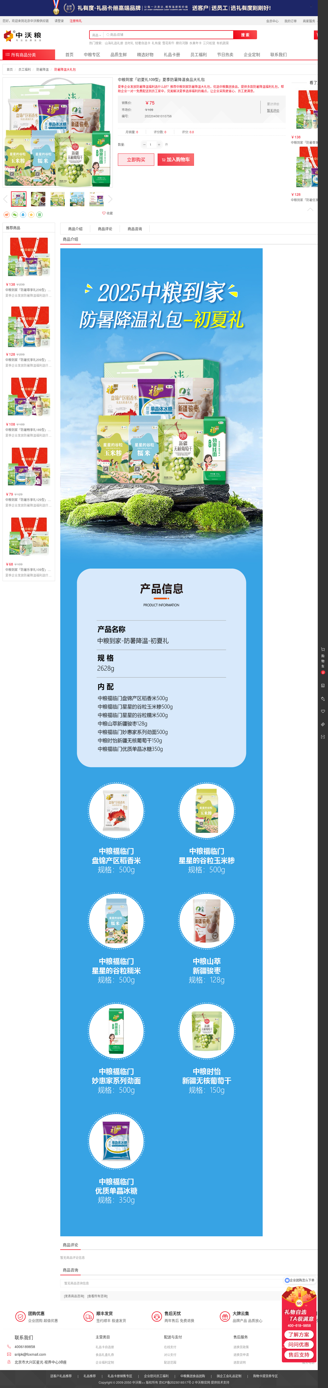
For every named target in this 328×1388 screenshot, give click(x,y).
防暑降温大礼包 (65, 69)
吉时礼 (129, 43)
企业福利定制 (105, 1362)
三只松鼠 (209, 43)
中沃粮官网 (202, 1382)
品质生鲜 (118, 54)
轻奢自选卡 (142, 43)
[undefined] (57, 132)
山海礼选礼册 (114, 43)
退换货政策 (241, 1347)
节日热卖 (225, 54)
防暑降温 (42, 69)
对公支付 (170, 1354)
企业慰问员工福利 (156, 1376)
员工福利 (198, 54)
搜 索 (245, 34)
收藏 (109, 213)
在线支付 (170, 1347)
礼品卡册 (172, 54)
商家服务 (309, 21)
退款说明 (239, 1362)
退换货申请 (241, 1354)
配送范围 (170, 1362)
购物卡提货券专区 (265, 1376)
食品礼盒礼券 (105, 1354)
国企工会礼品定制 (229, 1376)
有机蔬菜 (223, 43)
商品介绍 (75, 228)
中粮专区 (92, 54)
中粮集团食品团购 (192, 1376)
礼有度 (156, 43)
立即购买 (136, 159)
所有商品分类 (23, 55)
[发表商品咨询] (74, 1296)
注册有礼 (76, 20)
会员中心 (272, 21)
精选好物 (145, 54)
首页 (69, 54)
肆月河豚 (182, 43)
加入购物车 (178, 159)
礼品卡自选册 (105, 1347)
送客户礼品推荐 (61, 1376)
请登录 (59, 20)
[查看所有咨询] (97, 1296)
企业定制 (252, 54)
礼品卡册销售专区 (120, 1376)
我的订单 (290, 21)
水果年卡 (195, 43)
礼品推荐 (90, 1376)
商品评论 (105, 228)
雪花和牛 (168, 43)
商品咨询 (135, 228)
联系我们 (278, 54)
